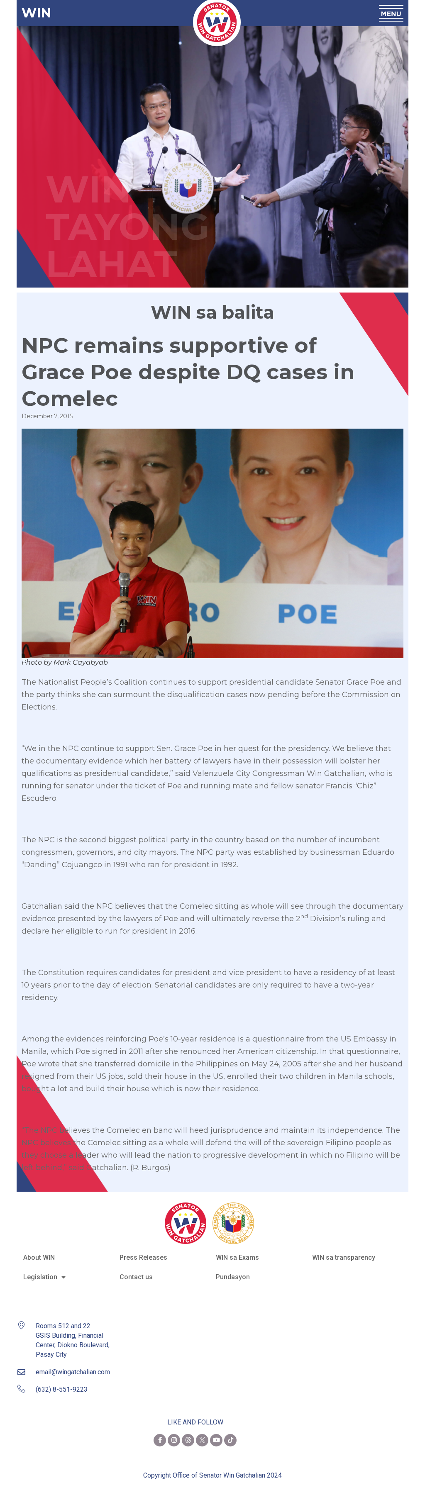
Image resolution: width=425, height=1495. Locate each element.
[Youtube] (216, 1440)
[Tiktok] (230, 1440)
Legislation (40, 1277)
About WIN (39, 1257)
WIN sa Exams (237, 1257)
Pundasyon (233, 1277)
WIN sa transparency (343, 1257)
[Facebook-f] (160, 1440)
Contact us (136, 1277)
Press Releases (143, 1257)
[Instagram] (174, 1440)
